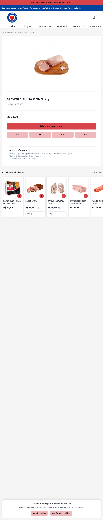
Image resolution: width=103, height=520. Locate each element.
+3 (17, 134)
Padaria (13, 26)
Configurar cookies (61, 513)
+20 (85, 134)
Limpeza (27, 26)
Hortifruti (62, 26)
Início (4, 32)
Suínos (10, 32)
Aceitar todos (39, 513)
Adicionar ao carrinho (51, 126)
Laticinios (78, 26)
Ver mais (96, 172)
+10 (62, 134)
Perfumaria (45, 26)
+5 (40, 134)
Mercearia (95, 26)
